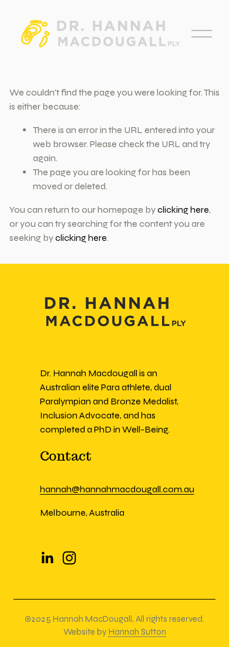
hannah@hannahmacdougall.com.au (117, 489)
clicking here (183, 209)
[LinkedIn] (47, 558)
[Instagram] (69, 558)
